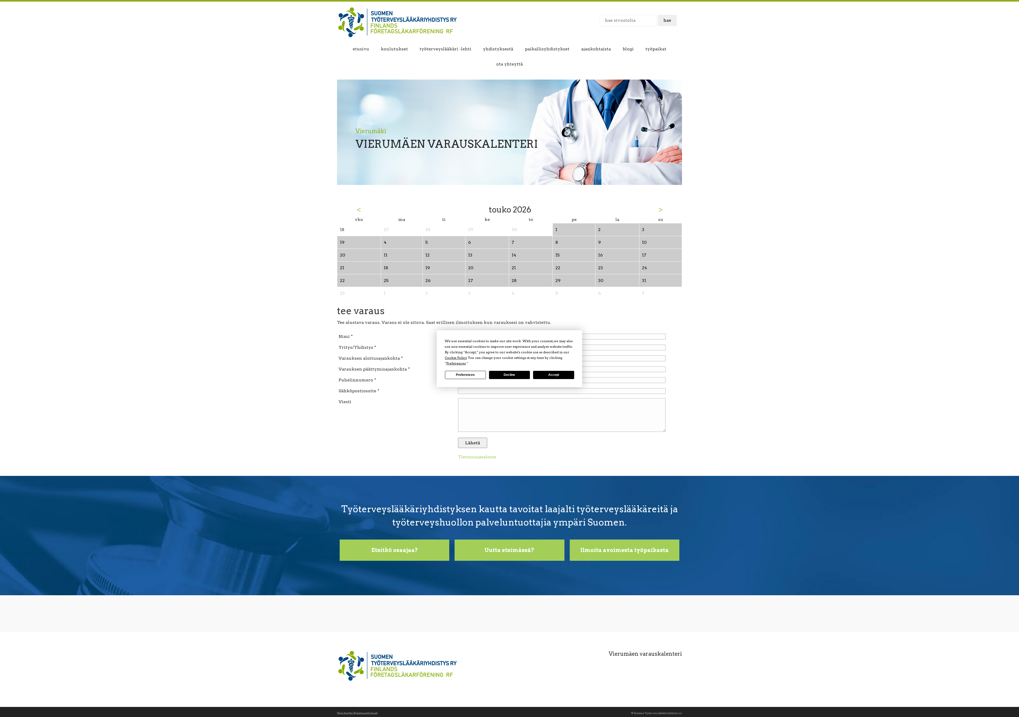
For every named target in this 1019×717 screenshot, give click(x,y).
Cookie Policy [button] (456, 358)
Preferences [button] (456, 363)
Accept (553, 375)
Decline (509, 375)
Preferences (465, 375)
